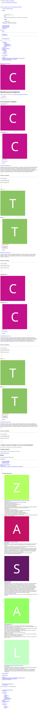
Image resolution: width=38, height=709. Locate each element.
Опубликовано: (5, 165)
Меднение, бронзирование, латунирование (20, 94)
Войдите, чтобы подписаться (5, 63)
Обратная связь (5, 684)
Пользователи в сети (7, 44)
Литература (4, 49)
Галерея (3, 47)
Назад (5, 694)
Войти (6, 19)
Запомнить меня (7, 17)
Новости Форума (5, 673)
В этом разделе (4, 35)
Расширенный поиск (5, 38)
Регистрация (4, 28)
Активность (4, 50)
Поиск (5, 51)
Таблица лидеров (7, 45)
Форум (5, 696)
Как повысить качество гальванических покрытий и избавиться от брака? (16, 500)
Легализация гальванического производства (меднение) (13, 665)
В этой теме (4, 34)
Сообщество (4, 42)
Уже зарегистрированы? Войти (7, 8)
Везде (3, 31)
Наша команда (6, 697)
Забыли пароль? (7, 21)
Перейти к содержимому (10, 0)
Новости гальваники (5, 48)
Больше (5, 46)
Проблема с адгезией (7, 581)
